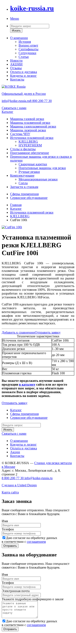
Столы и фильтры (23, 149)
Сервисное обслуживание (29, 198)
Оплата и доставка (23, 72)
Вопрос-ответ (28, 45)
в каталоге (27, 384)
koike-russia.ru (32, 8)
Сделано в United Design (19, 485)
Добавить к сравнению (18, 332)
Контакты (17, 79)
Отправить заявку (48, 332)
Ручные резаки (29, 172)
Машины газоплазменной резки (33, 126)
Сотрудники (27, 53)
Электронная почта (16, 591)
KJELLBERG (28, 141)
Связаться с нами (14, 108)
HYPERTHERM (30, 145)
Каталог (7, 112)
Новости (16, 60)
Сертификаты (28, 49)
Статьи (24, 57)
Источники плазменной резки (31, 138)
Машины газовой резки (27, 119)
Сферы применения (24, 194)
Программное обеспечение (29, 153)
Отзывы (16, 68)
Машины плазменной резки (30, 122)
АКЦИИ (16, 64)
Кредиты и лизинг (23, 75)
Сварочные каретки (33, 164)
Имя (5, 521)
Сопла (23, 183)
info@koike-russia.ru (16, 101)
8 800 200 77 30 (41, 101)
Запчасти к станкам (24, 187)
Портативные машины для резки (42, 168)
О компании (19, 38)
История (25, 41)
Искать (16, 30)
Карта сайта (10, 492)
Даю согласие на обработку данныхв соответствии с (29, 539)
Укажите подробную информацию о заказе (33, 599)
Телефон (8, 529)
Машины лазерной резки (28, 130)
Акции (15, 452)
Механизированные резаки (38, 179)
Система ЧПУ (20, 134)
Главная (16, 205)
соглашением (36, 541)
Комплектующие (22, 175)
